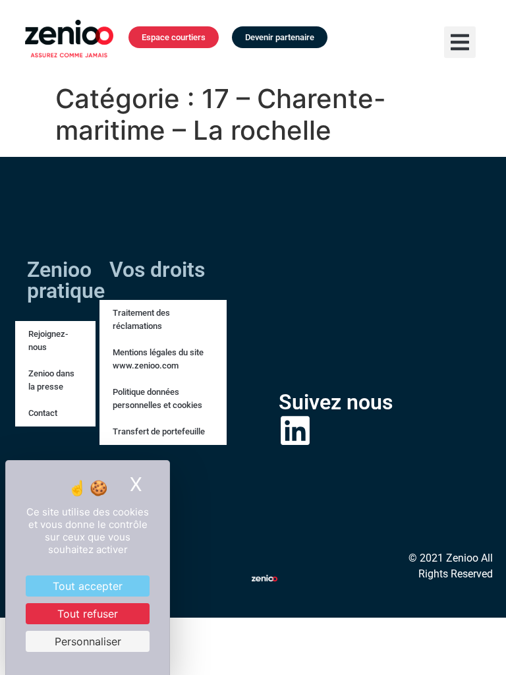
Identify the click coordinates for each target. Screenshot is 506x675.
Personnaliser (88, 641)
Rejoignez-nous (48, 340)
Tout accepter (88, 586)
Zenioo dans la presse (51, 380)
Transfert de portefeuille (159, 431)
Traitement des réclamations (141, 319)
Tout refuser (87, 613)
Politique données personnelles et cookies (157, 398)
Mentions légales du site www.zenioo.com (158, 358)
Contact (42, 413)
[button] (460, 42)
